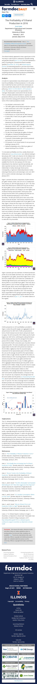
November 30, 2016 (12, 64)
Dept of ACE (10, 588)
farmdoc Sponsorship (19, 642)
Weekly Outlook (18, 616)
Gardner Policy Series (18, 620)
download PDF (19, 15)
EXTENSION (27, 588)
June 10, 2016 (18, 60)
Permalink (7, 51)
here (10, 535)
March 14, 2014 (12, 89)
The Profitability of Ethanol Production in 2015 (20, 454)
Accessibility (19, 601)
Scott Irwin (18, 26)
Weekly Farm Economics (18, 618)
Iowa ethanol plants (16, 154)
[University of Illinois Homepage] (18, 594)
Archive (19, 608)
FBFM (18, 588)
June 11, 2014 (18, 296)
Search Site (18, 610)
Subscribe (18, 640)
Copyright (11, 601)
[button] (34, 8)
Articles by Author (18, 612)
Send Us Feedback (18, 581)
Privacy (27, 601)
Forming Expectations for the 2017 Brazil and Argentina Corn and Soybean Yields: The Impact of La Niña (26, 556)
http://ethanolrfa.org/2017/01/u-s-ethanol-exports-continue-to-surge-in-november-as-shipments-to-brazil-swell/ (17, 522)
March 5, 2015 (22, 89)
